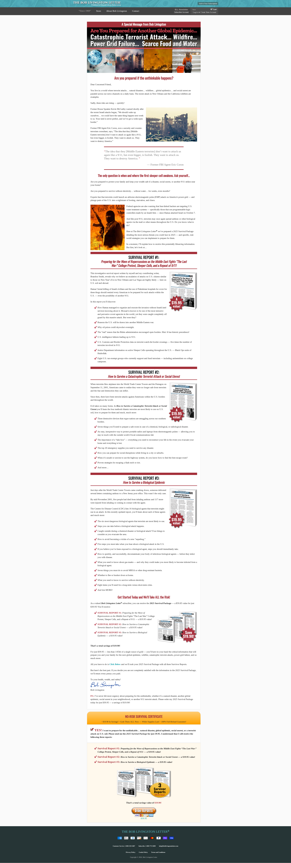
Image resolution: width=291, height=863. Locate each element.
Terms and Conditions (158, 852)
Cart (214, 9)
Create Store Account (208, 12)
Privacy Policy (130, 852)
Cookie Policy (143, 852)
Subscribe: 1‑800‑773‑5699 (147, 846)
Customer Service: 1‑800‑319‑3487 (124, 846)
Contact (135, 11)
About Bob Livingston (116, 11)
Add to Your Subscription (208, 4)
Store (98, 11)
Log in (195, 12)
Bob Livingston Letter (150, 857)
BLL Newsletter (181, 9)
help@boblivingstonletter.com (168, 846)
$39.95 (144, 818)
